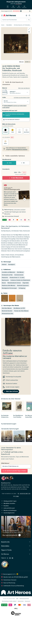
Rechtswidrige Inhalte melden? (9, 601)
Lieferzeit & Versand (9, 508)
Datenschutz (21, 601)
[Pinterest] (10, 558)
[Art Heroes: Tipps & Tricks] (30, 550)
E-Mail (17, 496)
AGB (17, 598)
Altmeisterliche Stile (7, 313)
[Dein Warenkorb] (29, 15)
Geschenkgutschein (9, 513)
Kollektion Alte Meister (13, 66)
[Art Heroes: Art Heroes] (30, 554)
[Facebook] (12, 558)
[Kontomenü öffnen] (26, 15)
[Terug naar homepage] (9, 15)
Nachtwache (5, 280)
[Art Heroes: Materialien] (30, 546)
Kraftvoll (4, 264)
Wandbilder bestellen (9, 503)
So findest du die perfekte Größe (22, 97)
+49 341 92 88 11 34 (24, 493)
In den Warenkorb (17, 178)
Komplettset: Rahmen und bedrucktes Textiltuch (14, 114)
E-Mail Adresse (5, 463)
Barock (4, 283)
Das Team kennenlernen (10, 535)
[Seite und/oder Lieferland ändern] (30, 11)
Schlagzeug (22, 288)
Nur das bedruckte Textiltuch (12, 119)
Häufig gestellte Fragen (10, 501)
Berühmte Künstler (7, 311)
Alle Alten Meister (7, 308)
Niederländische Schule (14, 283)
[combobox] (14, 20)
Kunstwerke (5, 542)
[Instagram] (7, 558)
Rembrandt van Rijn (7, 275)
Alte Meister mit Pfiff (19, 308)
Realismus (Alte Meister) (8, 285)
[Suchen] (28, 19)
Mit (24, 163)
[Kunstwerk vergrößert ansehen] (29, 29)
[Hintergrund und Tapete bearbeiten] (29, 32)
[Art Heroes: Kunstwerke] (30, 542)
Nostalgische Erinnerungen (9, 288)
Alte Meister (20, 272)
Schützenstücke (18, 275)
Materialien (5, 546)
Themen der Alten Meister (21, 311)
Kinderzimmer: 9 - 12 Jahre (17, 277)
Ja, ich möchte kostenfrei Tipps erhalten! (14, 470)
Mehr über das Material (24, 88)
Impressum (27, 601)
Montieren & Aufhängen (10, 510)
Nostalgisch (11, 264)
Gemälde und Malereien (8, 272)
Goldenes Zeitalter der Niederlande (20, 280)
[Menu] (2, 15)
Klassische (5, 277)
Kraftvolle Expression (23, 285)
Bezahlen (6, 506)
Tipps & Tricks (6, 550)
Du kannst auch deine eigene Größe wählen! (14, 106)
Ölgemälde (26, 283)
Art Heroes (5, 554)
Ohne (10, 163)
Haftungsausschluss (24, 598)
